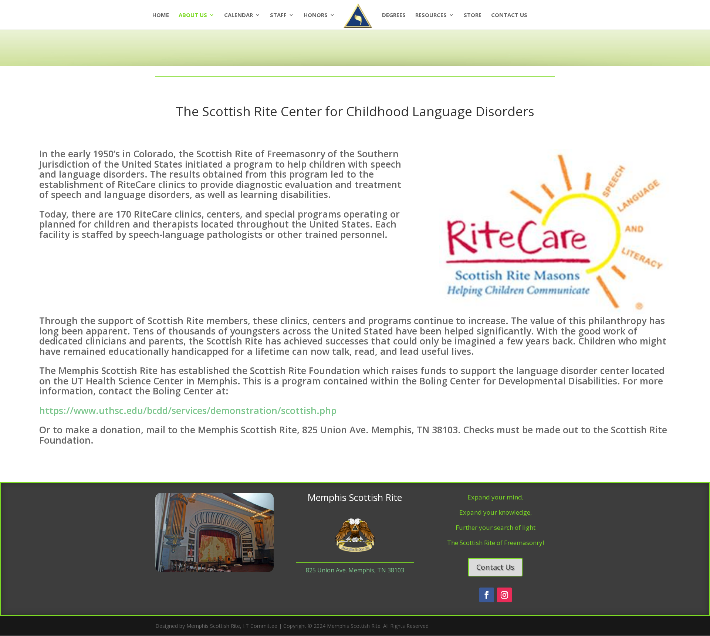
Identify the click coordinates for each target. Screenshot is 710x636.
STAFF (278, 15)
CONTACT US (509, 15)
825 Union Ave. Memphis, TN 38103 (355, 570)
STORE (472, 15)
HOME (160, 15)
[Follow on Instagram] (504, 595)
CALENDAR (238, 15)
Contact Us (495, 567)
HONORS (316, 15)
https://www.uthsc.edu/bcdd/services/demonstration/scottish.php (188, 410)
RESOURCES (431, 15)
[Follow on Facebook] (486, 595)
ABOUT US (193, 15)
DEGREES (394, 15)
